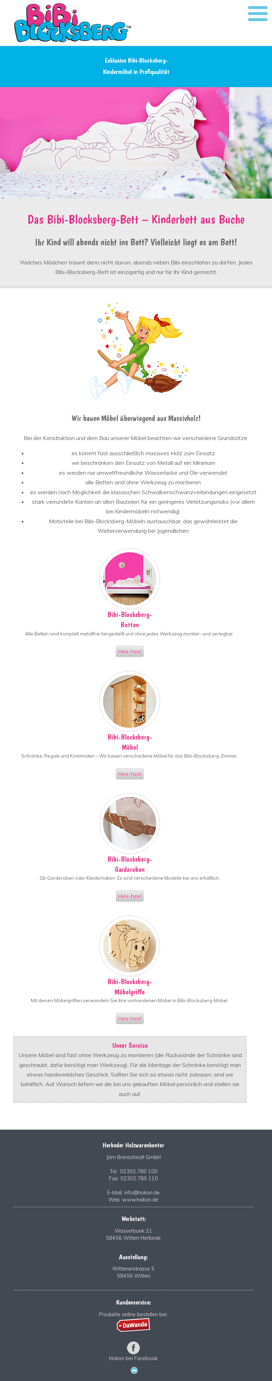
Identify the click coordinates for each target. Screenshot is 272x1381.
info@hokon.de (142, 1192)
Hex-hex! (130, 651)
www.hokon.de (140, 1200)
